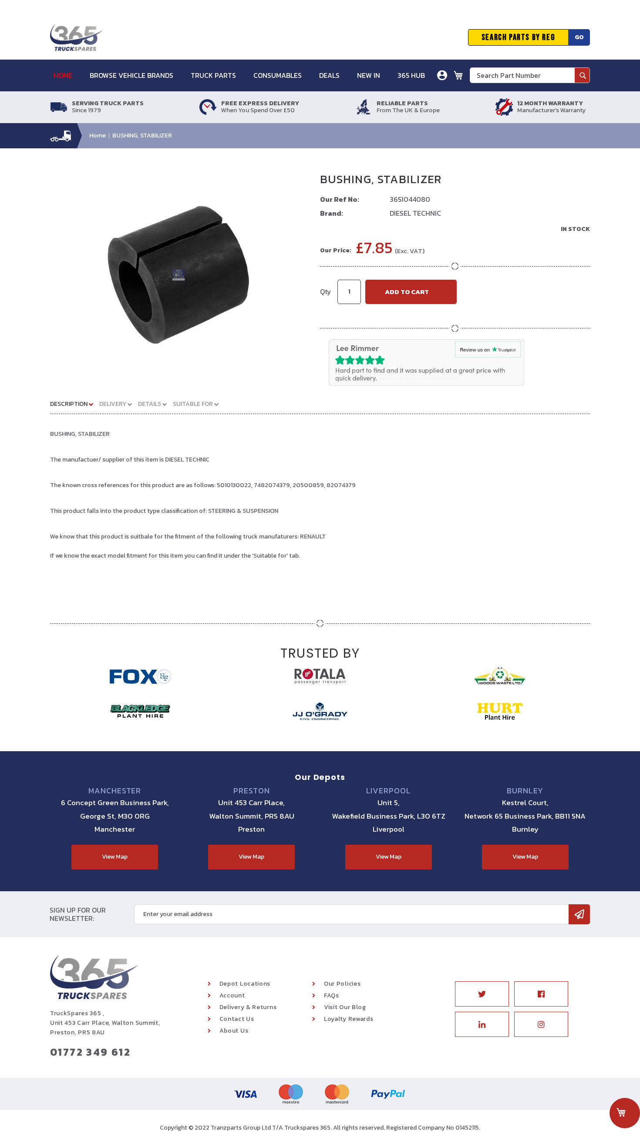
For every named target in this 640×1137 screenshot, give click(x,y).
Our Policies (342, 983)
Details (150, 403)
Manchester (114, 791)
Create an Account (410, 119)
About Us (234, 1030)
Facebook (541, 994)
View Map (115, 856)
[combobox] (530, 75)
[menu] (243, 75)
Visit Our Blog (345, 1007)
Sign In (393, 106)
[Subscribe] (579, 914)
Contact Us (236, 1018)
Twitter (482, 994)
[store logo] (76, 37)
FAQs (331, 995)
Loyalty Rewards (349, 1018)
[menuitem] (67, 75)
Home (97, 135)
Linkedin (482, 1024)
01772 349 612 (90, 1052)
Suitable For (193, 403)
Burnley (525, 791)
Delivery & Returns (248, 1007)
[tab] (75, 403)
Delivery (113, 403)
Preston (251, 791)
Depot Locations (245, 983)
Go (579, 37)
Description (69, 403)
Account (232, 995)
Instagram (541, 1024)
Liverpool (388, 791)
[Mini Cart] (458, 75)
